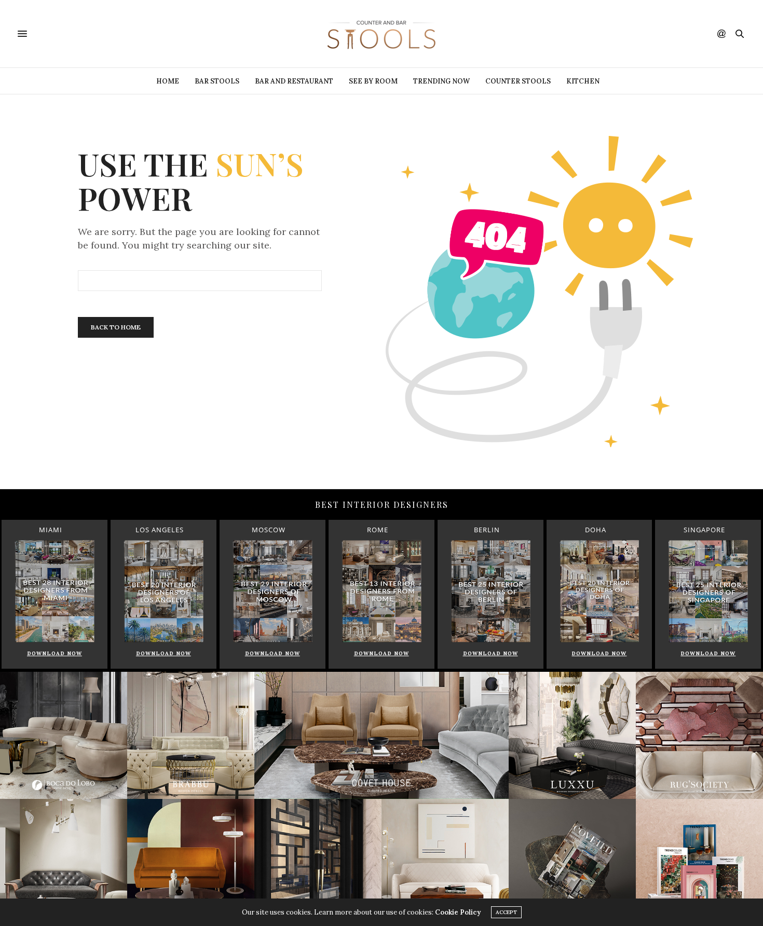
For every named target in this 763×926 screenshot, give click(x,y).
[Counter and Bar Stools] (381, 34)
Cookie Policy (458, 912)
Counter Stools (518, 81)
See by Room (373, 81)
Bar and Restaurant (294, 81)
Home (167, 81)
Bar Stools (217, 81)
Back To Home (116, 327)
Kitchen (583, 81)
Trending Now (441, 81)
